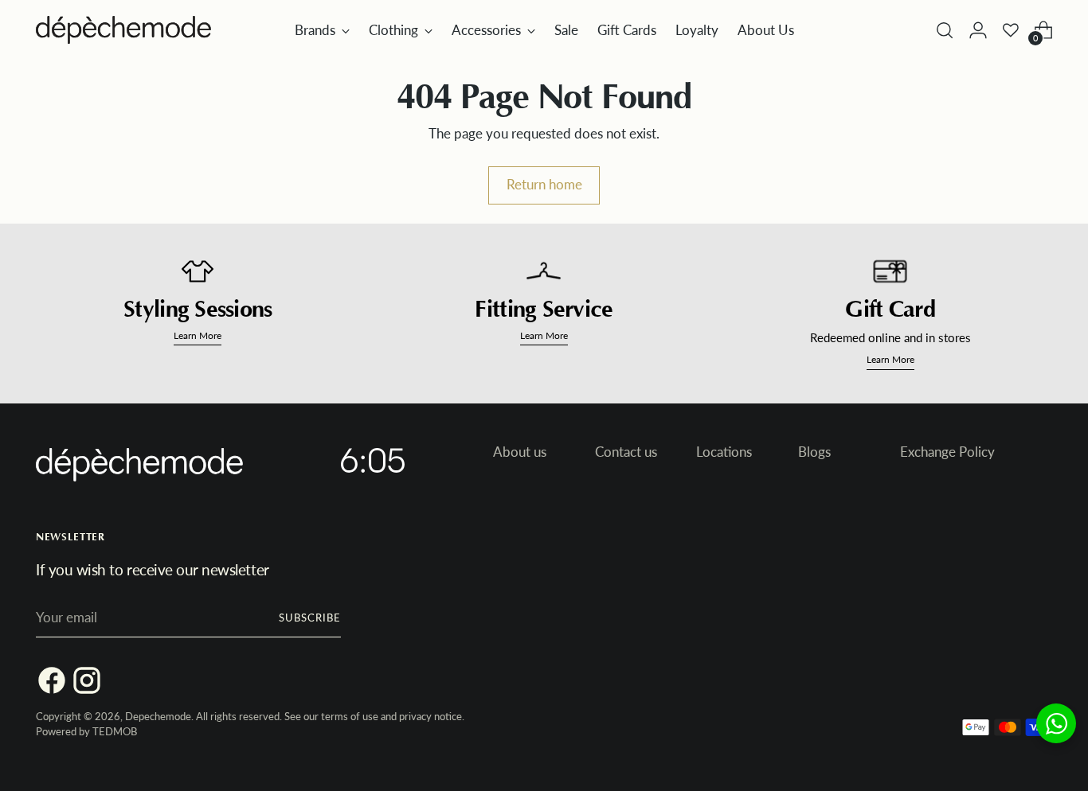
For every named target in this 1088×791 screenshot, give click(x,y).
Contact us (626, 451)
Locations (724, 451)
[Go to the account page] (978, 30)
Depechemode (158, 716)
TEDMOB (114, 731)
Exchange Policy (947, 451)
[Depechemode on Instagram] (80, 683)
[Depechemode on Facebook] (45, 683)
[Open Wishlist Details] (1011, 30)
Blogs (814, 451)
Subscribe (310, 617)
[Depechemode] (123, 30)
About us (519, 451)
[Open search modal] (945, 30)
